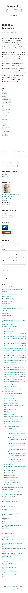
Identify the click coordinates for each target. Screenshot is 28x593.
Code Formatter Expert (9, 398)
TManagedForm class (11, 428)
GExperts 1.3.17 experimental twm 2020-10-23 (15, 350)
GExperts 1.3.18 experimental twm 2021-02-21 (15, 353)
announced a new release (14, 45)
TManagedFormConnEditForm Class (16, 433)
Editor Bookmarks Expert (10, 409)
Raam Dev (20, 588)
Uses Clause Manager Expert (11, 484)
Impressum (4, 174)
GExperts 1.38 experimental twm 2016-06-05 (14, 367)
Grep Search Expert (8, 464)
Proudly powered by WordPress (11, 586)
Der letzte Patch (5, 518)
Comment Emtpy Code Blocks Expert (13, 401)
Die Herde (4, 522)
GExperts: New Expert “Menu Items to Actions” (13, 539)
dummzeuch (7, 31)
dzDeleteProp (5, 311)
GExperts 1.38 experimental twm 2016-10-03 (14, 374)
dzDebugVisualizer (6, 306)
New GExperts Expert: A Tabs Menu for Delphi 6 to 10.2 (13, 549)
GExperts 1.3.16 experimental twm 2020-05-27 (15, 348)
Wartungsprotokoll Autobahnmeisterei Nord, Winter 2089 (12, 526)
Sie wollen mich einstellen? (8, 496)
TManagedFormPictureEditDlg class (16, 453)
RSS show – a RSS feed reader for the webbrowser (13, 492)
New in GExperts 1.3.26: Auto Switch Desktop (13, 560)
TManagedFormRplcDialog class (15, 459)
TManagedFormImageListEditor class (16, 443)
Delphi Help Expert (6, 296)
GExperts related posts (8, 217)
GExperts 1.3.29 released (8, 536)
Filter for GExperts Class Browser (12, 421)
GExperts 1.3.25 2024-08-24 (10, 362)
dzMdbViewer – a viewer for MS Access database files (13, 321)
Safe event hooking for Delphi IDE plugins (12, 494)
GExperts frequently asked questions (12, 389)
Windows (22, 31)
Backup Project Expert (9, 396)
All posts (5, 213)
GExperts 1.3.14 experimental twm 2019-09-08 (15, 343)
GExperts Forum (8, 533)
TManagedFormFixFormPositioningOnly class (17, 440)
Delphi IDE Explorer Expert (8, 299)
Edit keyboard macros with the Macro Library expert (14, 406)
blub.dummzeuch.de (6, 198)
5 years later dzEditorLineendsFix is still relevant (13, 152)
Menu (15, 15)
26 (20, 263)
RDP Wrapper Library (19, 156)
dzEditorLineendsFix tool (8, 315)
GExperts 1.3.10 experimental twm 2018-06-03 (15, 333)
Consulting (4, 291)
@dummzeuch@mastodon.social (11, 194)
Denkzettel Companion (7, 301)
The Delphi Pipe (6, 499)
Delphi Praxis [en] (7, 196)
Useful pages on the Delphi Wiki (9, 501)
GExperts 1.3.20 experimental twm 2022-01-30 (15, 355)
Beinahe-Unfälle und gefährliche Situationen (12, 289)
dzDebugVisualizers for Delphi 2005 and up (12, 308)
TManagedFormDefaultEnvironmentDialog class (16, 436)
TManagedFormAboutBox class (15, 431)
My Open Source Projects (8, 489)
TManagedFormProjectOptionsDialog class (17, 456)
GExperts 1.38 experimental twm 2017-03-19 (14, 379)
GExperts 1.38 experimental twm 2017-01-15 (14, 377)
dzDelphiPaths (5, 313)
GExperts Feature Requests (10, 386)
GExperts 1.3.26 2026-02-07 (10, 365)
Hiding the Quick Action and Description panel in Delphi (15, 467)
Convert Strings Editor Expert (11, 403)
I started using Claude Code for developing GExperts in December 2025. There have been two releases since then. (13, 555)
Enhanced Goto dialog (9, 414)
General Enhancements (9, 423)
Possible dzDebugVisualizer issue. (10, 571)
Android (14, 31)
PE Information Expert (9, 475)
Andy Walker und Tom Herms (9, 509)
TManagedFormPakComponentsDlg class (16, 446)
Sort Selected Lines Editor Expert (11, 482)
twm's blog (14, 6)
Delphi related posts (8, 215)
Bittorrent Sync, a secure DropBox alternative (9, 111)
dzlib (3, 318)
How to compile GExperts (10, 470)
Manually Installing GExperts (9, 563)
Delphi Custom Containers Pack (9, 294)
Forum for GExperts (8, 331)
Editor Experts (7, 411)
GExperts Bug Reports (9, 384)
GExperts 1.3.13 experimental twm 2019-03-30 (15, 341)
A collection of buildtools (8, 287)
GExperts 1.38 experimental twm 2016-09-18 (14, 372)
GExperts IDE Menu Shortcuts (9, 567)
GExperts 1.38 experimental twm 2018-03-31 (14, 381)
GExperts (10, 230)
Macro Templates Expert (9, 472)
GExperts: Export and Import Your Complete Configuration (12, 544)
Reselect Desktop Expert (10, 480)
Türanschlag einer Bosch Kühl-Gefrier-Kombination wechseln (11, 513)
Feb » (7, 270)
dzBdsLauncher (5, 303)
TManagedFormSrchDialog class (15, 461)
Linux (18, 31)
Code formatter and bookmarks (9, 574)
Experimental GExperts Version (9, 326)
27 (23, 263)
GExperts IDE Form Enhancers (11, 426)
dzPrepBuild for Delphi (7, 324)
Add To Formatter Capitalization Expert (13, 393)
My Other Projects (6, 235)
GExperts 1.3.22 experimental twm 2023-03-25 (15, 360)
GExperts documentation (8, 391)
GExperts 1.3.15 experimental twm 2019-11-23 (15, 345)
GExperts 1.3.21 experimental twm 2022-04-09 (15, 357)
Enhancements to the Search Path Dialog (13, 416)
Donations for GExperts (9, 329)
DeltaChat (4, 38)
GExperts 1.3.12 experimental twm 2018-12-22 (15, 338)
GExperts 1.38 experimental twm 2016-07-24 (14, 369)
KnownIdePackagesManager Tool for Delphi (12, 487)
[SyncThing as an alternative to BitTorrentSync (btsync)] (7, 128)
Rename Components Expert (10, 477)
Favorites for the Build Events (11, 419)
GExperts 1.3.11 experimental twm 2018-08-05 (15, 336)
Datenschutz (5, 176)
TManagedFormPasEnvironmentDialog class (17, 450)
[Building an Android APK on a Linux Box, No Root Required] (7, 99)
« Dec (3, 270)
